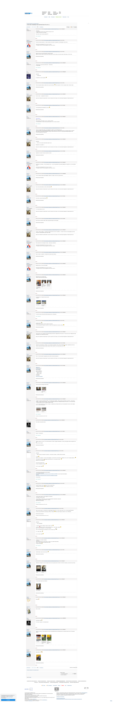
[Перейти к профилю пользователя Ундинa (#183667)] (29, 191)
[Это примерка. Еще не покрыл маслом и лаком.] (44, 640)
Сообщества (31, 23)
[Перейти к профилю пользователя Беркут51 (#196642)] (29, 58)
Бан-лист (59, 685)
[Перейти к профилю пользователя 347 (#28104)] (29, 78)
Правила (63, 685)
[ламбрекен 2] (44, 410)
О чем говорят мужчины (35, 23)
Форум (43, 14)
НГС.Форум (28, 23)
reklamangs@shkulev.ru (84, 692)
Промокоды (55, 14)
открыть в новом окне (63, 674)
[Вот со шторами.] (38, 589)
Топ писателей (55, 685)
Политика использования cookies (60, 698)
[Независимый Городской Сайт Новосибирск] (28, 13)
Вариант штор (38, 367)
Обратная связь (69, 685)
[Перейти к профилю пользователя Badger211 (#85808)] (29, 47)
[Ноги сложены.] (38, 303)
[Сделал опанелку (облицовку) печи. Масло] (38, 285)
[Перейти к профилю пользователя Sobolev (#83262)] (28, 602)
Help (65, 685)
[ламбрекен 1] (38, 410)
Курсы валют (50, 14)
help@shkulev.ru (31, 700)
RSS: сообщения (49, 685)
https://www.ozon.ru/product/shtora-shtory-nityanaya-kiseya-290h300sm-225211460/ (46, 475)
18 (34, 667)
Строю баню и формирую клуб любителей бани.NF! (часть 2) (51, 439)
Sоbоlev (30, 677)
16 (32, 667)
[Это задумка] (38, 640)
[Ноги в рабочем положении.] (44, 303)
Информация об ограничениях (60, 696)
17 (33, 667)
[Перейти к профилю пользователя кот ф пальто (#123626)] (29, 457)
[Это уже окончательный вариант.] (49, 640)
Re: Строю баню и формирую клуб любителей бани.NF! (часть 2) (52, 40)
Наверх (111, 700)
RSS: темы (43, 685)
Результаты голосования (39, 376)
